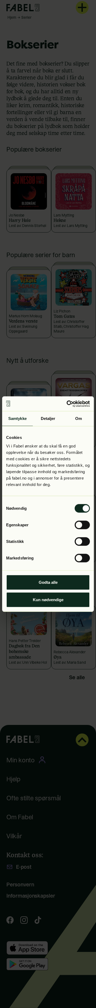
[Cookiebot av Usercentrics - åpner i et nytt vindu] (68, 403)
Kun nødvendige (48, 599)
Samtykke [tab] (17, 418)
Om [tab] (78, 418)
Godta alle (48, 582)
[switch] (82, 524)
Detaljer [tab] (48, 418)
